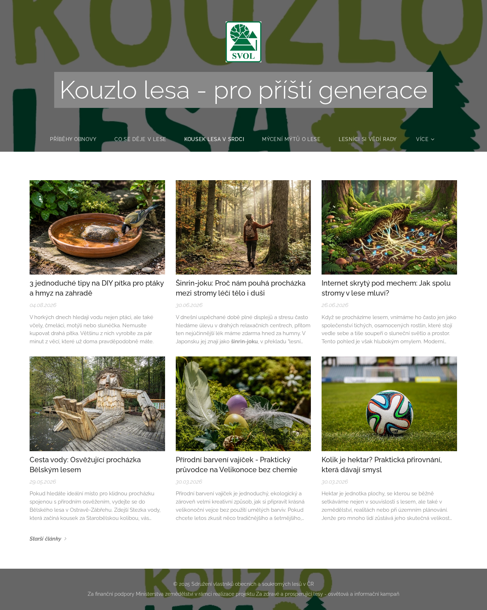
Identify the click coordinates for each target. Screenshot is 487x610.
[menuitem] (78, 139)
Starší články (45, 539)
